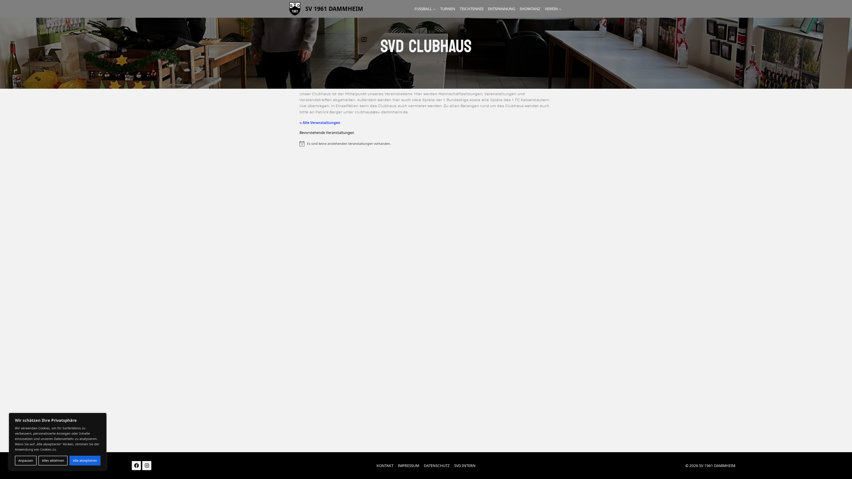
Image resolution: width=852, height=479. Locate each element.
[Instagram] (146, 465)
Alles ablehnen (53, 460)
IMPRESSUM (408, 465)
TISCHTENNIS (471, 8)
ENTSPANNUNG (501, 8)
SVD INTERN (464, 465)
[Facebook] (136, 465)
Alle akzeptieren (85, 460)
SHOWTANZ (530, 8)
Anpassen (25, 460)
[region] (57, 441)
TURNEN (447, 8)
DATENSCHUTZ (437, 465)
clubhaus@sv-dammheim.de (381, 112)
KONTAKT (385, 465)
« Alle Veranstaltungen (320, 122)
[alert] (426, 143)
